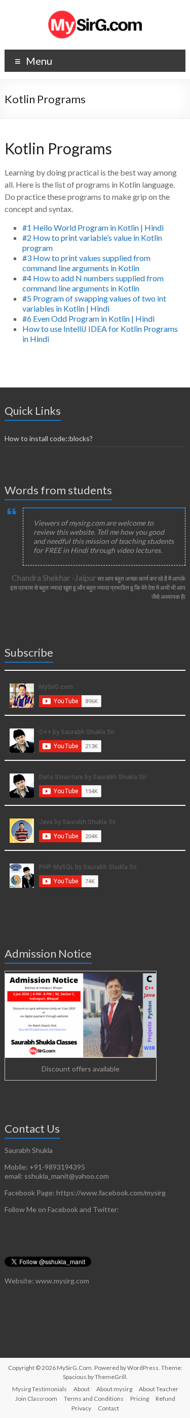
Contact (108, 1408)
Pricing (139, 1398)
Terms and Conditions (94, 1398)
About (81, 1389)
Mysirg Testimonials (39, 1389)
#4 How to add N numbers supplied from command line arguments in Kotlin (93, 283)
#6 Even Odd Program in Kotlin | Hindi (88, 318)
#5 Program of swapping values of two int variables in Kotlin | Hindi (94, 303)
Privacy (81, 1408)
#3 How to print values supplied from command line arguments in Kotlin (86, 263)
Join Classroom (36, 1398)
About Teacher (158, 1389)
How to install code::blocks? (49, 438)
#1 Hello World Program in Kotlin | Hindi (93, 227)
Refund (165, 1398)
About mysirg (114, 1389)
